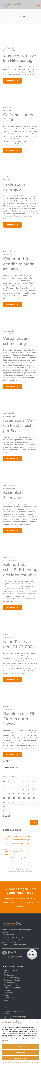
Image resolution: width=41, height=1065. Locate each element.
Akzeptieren (20, 1047)
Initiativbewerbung (11, 978)
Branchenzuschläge (12, 980)
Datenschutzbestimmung (22, 1062)
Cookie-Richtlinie (8, 1062)
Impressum (34, 1062)
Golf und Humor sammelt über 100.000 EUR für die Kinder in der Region (18, 851)
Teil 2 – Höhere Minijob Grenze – (18, 858)
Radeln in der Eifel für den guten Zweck (20, 718)
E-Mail (30, 903)
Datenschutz (9, 998)
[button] (38, 1023)
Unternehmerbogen (12, 988)
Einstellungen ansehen (20, 1058)
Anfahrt (7, 995)
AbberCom (11, 48)
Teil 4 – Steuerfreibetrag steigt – (18, 840)
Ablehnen (20, 1052)
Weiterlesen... (12, 81)
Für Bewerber (9, 975)
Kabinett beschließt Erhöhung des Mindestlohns (20, 569)
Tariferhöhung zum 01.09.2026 (17, 836)
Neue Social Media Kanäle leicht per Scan (18, 425)
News (6, 973)
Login (6, 1000)
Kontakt (7, 990)
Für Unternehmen (11, 985)
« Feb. (5, 810)
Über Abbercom (10, 970)
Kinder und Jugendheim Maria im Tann (18, 264)
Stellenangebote (10, 983)
